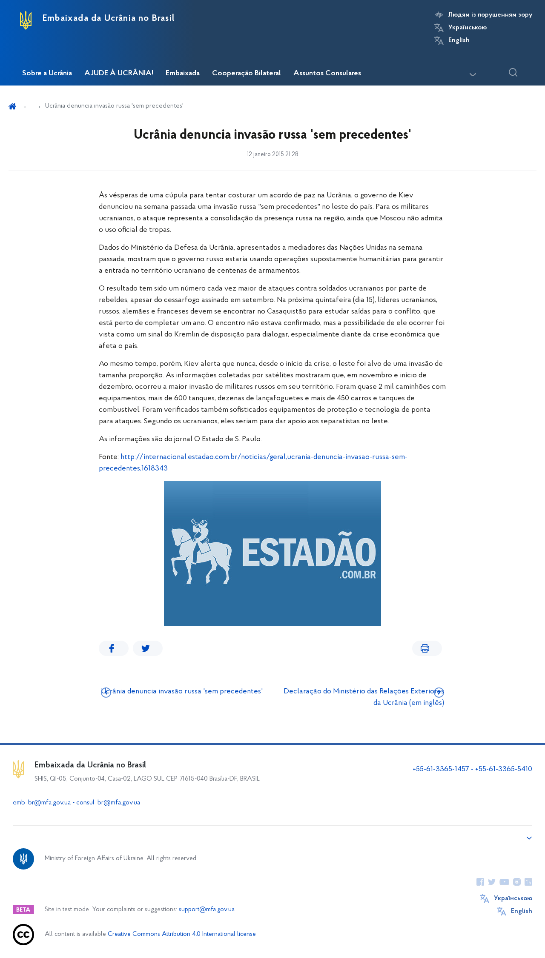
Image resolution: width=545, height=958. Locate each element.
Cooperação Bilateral (246, 73)
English (459, 40)
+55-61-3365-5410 (503, 769)
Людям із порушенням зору (490, 14)
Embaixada (183, 73)
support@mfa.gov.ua (207, 910)
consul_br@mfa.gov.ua (108, 802)
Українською (467, 27)
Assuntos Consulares (327, 73)
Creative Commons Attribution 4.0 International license (182, 934)
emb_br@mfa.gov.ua (42, 802)
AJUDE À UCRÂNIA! (118, 73)
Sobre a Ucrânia (47, 73)
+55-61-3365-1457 (441, 769)
